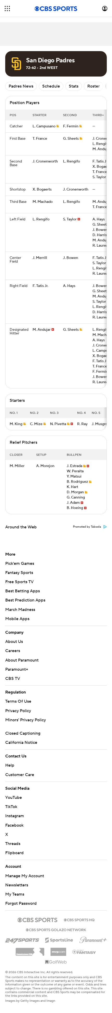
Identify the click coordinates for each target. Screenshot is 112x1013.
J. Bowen (100, 229)
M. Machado (43, 201)
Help (9, 765)
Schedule (51, 86)
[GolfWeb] (56, 962)
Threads (12, 843)
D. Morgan (75, 492)
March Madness (20, 609)
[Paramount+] (93, 938)
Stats (73, 86)
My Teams (14, 894)
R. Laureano (102, 245)
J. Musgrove (101, 424)
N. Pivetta (58, 424)
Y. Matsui (74, 476)
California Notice (21, 742)
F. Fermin (70, 126)
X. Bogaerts (101, 166)
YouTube (13, 797)
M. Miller (17, 466)
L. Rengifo (100, 144)
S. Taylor (99, 177)
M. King (16, 424)
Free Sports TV (19, 581)
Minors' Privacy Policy (25, 720)
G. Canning (76, 497)
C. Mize (36, 424)
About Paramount (22, 660)
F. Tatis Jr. (100, 161)
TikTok (11, 806)
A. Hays (98, 219)
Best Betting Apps (22, 591)
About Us (14, 641)
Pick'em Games (19, 563)
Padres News (21, 86)
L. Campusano (44, 126)
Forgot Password (21, 903)
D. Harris (99, 235)
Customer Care (19, 774)
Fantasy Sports (19, 572)
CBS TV (12, 678)
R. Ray (82, 424)
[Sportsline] (59, 939)
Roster (93, 86)
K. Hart (72, 487)
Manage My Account (24, 876)
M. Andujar (101, 149)
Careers (12, 650)
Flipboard (14, 852)
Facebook (14, 825)
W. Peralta (75, 471)
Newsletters (16, 885)
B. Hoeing (75, 508)
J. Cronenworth (45, 161)
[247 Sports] (22, 939)
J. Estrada (74, 466)
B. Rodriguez (77, 481)
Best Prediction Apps (25, 600)
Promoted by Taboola (87, 527)
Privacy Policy (18, 710)
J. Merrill (40, 258)
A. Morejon (45, 466)
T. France (40, 138)
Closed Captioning (22, 733)
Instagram (14, 816)
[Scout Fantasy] (84, 951)
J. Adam (73, 502)
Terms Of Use (18, 701)
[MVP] (58, 949)
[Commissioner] (30, 949)
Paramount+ (16, 669)
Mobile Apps (17, 618)
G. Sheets (71, 138)
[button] (7, 8)
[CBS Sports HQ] (79, 919)
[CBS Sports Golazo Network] (56, 929)
